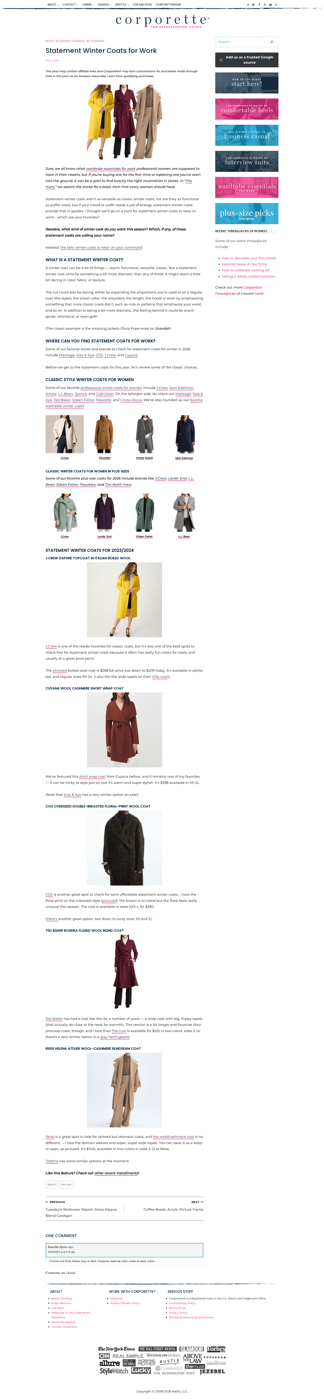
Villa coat (160, 677)
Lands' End (177, 478)
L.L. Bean (184, 536)
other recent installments (116, 1173)
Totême (52, 1161)
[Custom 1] (248, 4)
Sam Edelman (181, 388)
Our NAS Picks (142, 4)
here (259, 294)
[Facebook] (259, 4)
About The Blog (61, 1298)
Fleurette (103, 400)
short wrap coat (92, 776)
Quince (81, 394)
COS (99, 355)
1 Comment (97, 40)
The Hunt (52, 60)
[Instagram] (264, 4)
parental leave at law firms (244, 264)
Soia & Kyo (85, 355)
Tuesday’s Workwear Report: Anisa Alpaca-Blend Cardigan (82, 1209)
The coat (119, 1031)
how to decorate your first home (249, 258)
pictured (60, 670)
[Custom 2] (253, 4)
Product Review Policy (125, 1303)
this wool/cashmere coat (173, 1137)
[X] (276, 4)
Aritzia (51, 394)
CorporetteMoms (168, 4)
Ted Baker (62, 400)
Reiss (50, 1137)
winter (66, 1184)
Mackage (67, 355)
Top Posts (57, 1308)
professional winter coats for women (111, 388)
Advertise (116, 1298)
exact (149, 457)
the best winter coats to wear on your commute (100, 247)
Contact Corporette (64, 1326)
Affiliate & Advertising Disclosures (191, 1317)
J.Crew (110, 355)
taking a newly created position (248, 276)
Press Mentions (61, 1303)
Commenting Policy (182, 1303)
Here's (52, 919)
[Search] (272, 42)
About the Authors (63, 1322)
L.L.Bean (65, 394)
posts (51, 1184)
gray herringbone (115, 1037)
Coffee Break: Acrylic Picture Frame (173, 1206)
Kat (51, 40)
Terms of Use (177, 1308)
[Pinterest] (270, 4)
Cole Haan (105, 394)
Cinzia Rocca (131, 400)
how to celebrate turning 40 (245, 270)
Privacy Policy (178, 1312)
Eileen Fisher (83, 400)
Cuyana (131, 355)
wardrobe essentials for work (111, 169)
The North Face (118, 485)
